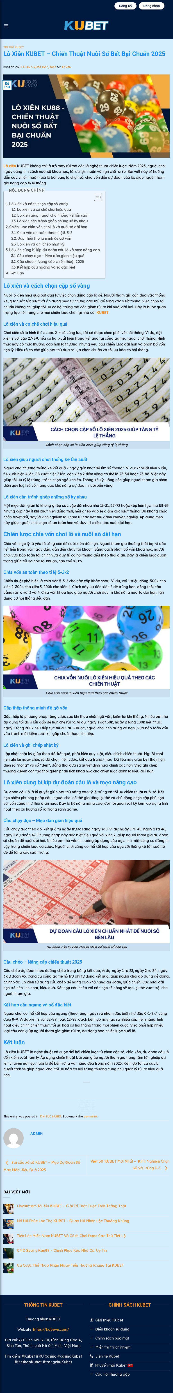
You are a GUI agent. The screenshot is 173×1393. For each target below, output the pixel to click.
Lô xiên (9, 166)
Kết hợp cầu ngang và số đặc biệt (46, 267)
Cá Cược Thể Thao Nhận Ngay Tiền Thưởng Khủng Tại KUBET (70, 1265)
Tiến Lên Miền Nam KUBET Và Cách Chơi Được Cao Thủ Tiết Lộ (71, 1236)
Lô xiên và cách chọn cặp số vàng (38, 204)
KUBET (102, 312)
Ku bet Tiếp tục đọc (86, 1109)
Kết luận (16, 273)
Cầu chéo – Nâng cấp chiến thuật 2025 (50, 261)
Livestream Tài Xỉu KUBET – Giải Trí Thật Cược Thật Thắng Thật (71, 1206)
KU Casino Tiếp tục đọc (86, 1111)
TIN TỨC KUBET (13, 47)
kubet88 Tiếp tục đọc (87, 1106)
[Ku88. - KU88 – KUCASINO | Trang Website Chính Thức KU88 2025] (86, 25)
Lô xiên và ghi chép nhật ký (41, 244)
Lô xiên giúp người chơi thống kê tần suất (53, 215)
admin (66, 67)
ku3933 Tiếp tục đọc (86, 1108)
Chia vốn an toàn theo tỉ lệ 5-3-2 (44, 232)
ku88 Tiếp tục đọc (86, 1104)
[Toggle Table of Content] (96, 197)
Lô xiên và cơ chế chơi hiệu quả (44, 209)
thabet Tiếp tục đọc (86, 1102)
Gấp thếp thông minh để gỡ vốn (44, 238)
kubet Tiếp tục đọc (86, 1113)
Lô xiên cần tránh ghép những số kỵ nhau (53, 221)
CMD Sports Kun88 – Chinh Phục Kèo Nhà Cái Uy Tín (62, 1250)
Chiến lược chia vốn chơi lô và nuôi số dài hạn (48, 227)
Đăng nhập (151, 6)
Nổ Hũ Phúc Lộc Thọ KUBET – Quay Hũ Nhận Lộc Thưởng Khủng (73, 1221)
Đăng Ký (125, 6)
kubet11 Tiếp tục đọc (86, 1100)
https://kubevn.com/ (51, 1329)
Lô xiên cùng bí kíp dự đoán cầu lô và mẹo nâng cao (55, 250)
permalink (91, 1116)
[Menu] (6, 25)
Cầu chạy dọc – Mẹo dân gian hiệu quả (50, 255)
